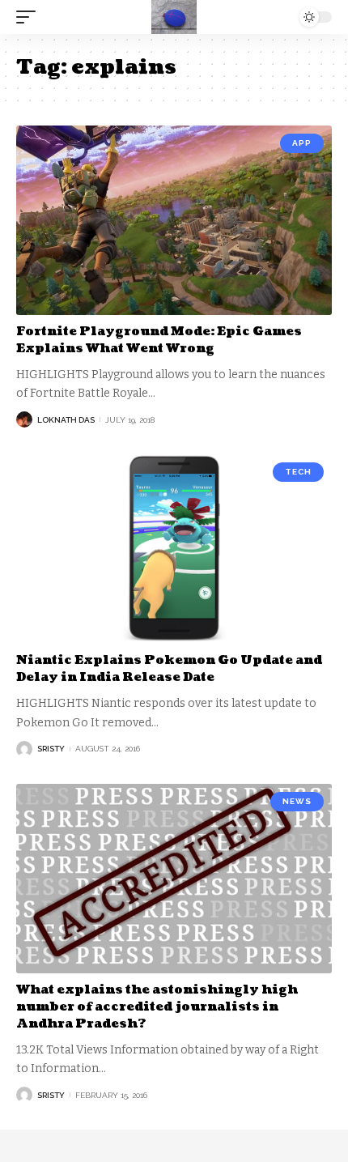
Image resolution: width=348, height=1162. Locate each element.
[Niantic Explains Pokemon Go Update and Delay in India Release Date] (174, 549)
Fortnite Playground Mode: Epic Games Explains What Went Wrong (159, 340)
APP (302, 142)
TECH (298, 471)
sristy (51, 748)
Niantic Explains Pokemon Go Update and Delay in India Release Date (169, 669)
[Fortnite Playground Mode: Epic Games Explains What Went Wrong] (174, 220)
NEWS (297, 801)
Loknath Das (66, 419)
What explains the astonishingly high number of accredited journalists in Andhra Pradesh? (157, 1006)
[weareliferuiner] (174, 17)
